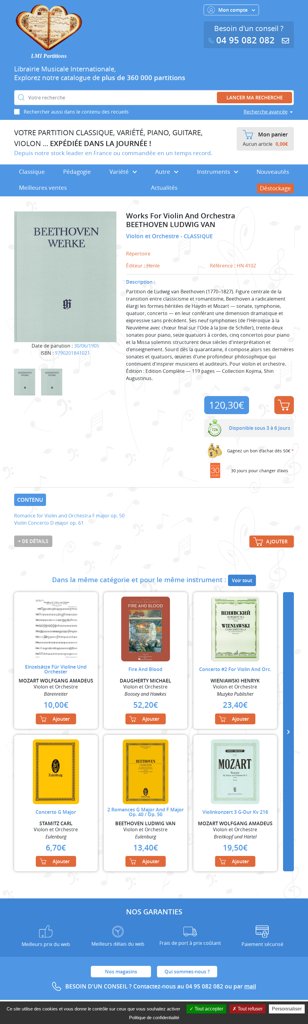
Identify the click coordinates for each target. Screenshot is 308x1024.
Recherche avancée (266, 111)
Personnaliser (287, 1008)
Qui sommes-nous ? (187, 971)
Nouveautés (273, 172)
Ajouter (284, 405)
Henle (153, 265)
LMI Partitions (48, 56)
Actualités (164, 188)
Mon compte (233, 10)
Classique (32, 172)
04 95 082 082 (245, 40)
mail (250, 986)
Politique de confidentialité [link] (154, 1017)
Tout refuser (249, 1008)
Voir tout (242, 580)
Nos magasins (121, 971)
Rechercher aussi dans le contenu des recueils (76, 111)
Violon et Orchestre (153, 236)
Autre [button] (163, 172)
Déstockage (275, 188)
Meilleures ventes (43, 188)
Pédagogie (77, 172)
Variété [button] (119, 172)
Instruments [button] (214, 172)
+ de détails (33, 541)
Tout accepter (208, 1008)
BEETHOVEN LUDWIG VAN (170, 224)
